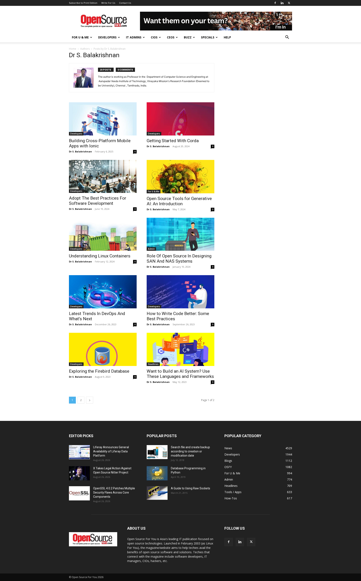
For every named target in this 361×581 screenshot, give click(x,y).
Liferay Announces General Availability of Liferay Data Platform (111, 451)
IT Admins (133, 37)
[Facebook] (275, 3)
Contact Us (125, 2)
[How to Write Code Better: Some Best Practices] (180, 291)
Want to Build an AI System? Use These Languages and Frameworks (180, 374)
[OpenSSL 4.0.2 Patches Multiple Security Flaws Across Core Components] (79, 493)
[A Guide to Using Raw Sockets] (157, 493)
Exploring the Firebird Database (99, 371)
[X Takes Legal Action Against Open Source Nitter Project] (79, 473)
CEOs (170, 37)
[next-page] (89, 400)
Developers (107, 37)
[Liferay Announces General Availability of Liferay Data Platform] (79, 452)
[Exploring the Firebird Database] (103, 349)
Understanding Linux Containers (99, 255)
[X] (289, 3)
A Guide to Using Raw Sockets (190, 488)
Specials (207, 37)
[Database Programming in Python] (157, 473)
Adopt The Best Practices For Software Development (97, 201)
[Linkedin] (282, 3)
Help (227, 37)
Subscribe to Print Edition (83, 2)
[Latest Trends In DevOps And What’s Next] (103, 291)
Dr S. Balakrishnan (80, 151)
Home (72, 49)
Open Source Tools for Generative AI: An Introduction (179, 201)
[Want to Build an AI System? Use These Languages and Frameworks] (180, 349)
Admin (151, 248)
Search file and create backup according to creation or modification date (190, 451)
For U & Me (80, 37)
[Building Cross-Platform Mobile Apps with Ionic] (103, 118)
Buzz (188, 37)
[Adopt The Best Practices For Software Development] (103, 176)
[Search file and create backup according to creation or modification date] (157, 452)
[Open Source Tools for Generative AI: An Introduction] (180, 176)
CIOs (154, 37)
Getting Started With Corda (173, 140)
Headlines (153, 364)
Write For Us (108, 2)
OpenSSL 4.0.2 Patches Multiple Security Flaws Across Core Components (114, 492)
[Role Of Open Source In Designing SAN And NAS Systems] (180, 234)
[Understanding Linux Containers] (103, 234)
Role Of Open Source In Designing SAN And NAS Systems (179, 258)
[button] (287, 38)
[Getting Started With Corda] (180, 118)
